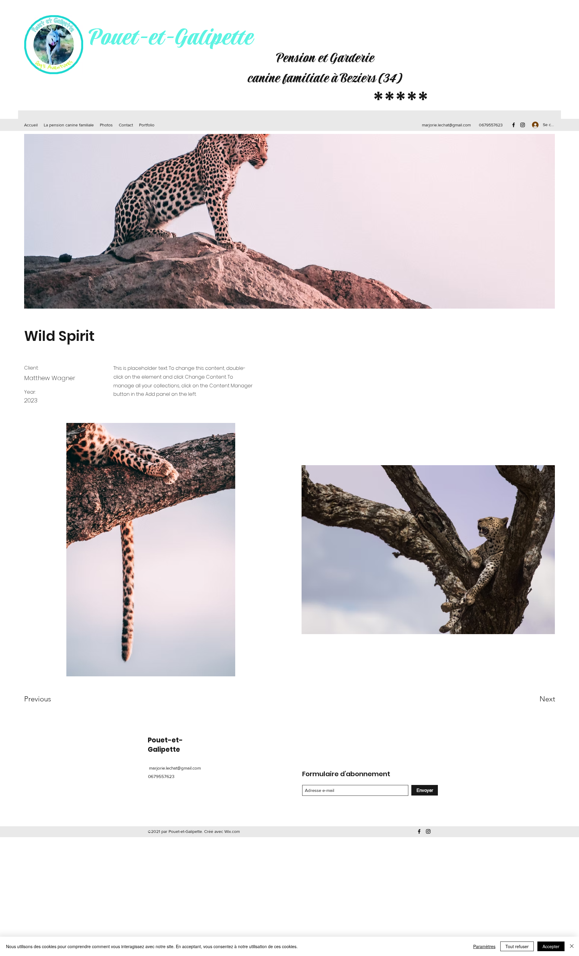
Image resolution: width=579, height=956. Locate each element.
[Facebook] (514, 125)
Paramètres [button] (484, 946)
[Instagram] (523, 125)
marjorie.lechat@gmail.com (446, 124)
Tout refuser (517, 946)
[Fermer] (571, 946)
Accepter (551, 946)
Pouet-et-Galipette (170, 37)
